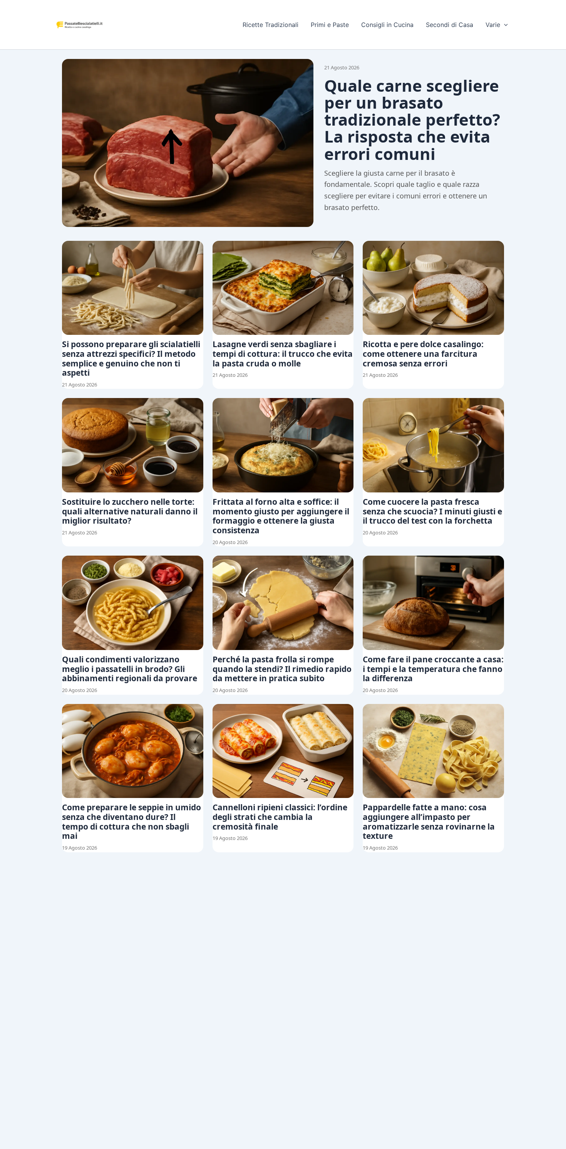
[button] (504, 24)
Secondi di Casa (449, 25)
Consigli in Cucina (387, 25)
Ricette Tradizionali (270, 25)
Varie (493, 25)
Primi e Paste (330, 25)
